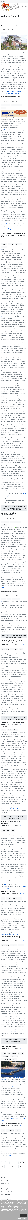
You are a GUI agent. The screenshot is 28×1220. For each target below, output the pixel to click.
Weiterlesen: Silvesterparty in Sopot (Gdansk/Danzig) (14, 817)
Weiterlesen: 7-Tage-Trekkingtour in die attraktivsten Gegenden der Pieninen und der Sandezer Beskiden (14, 508)
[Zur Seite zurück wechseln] (7, 1162)
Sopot (9, 599)
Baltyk (14, 1059)
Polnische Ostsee (6, 1059)
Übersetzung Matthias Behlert (9, 934)
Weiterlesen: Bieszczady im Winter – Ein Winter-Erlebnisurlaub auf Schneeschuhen (14, 1041)
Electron (18, 1130)
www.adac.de (8, 882)
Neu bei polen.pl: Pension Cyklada (11, 26)
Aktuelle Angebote (5, 28)
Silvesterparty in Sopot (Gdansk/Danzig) (13, 722)
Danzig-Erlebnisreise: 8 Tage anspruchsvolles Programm (9, 590)
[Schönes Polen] (10, 7)
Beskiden (4, 244)
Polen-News (22, 28)
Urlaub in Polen (6, 830)
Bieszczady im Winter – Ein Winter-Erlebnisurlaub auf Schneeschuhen (11, 937)
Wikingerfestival (17, 898)
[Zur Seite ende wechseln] (20, 1166)
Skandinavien (10, 1130)
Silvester (10, 729)
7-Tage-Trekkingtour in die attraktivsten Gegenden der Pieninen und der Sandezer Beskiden (13, 235)
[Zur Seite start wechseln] (3, 1162)
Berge (20, 649)
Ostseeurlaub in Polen (18, 1086)
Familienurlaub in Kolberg (8, 1046)
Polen (3, 1130)
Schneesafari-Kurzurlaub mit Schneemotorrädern (9, 513)
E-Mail (5, 224)
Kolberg (4, 1053)
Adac (13, 830)
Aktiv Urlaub (14, 649)
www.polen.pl (5, 129)
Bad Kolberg (5, 1056)
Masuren (4, 33)
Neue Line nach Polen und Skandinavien (12, 1123)
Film (5, 884)
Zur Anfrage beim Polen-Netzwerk (14, 93)
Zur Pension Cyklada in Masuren (13, 91)
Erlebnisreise (16, 599)
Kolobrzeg (20, 1053)
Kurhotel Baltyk (18, 1077)
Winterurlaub (5, 522)
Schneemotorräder (15, 522)
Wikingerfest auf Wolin (8, 891)
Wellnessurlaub (12, 1053)
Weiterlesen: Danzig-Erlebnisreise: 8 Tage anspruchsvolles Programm (14, 636)
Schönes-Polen (6, 105)
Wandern (21, 945)
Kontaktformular (9, 497)
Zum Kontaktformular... (16, 808)
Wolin (3, 898)
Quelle (9, 1155)
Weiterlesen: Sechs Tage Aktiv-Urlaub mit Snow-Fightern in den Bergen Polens (14, 718)
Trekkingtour (18, 244)
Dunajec (4, 247)
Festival (9, 898)
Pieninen (11, 244)
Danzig (3, 599)
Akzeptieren (23, 1215)
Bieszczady (13, 945)
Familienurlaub (14, 1056)
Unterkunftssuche (16, 105)
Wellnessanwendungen (10, 1098)
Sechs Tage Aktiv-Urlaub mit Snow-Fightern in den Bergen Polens (11, 641)
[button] (26, 7)
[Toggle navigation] (23, 7)
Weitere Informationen (20, 1218)
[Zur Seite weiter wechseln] (16, 1166)
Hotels (3, 108)
